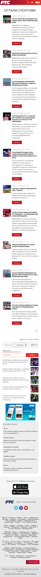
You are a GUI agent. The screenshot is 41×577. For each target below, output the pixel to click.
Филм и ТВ (9, 535)
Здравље (35, 533)
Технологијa (6, 533)
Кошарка (20, 525)
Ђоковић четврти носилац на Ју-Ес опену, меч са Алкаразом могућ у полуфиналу (14, 398)
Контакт (12, 556)
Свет (25, 518)
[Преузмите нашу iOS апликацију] (20, 486)
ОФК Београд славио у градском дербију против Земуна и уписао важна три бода (15, 380)
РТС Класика (28, 543)
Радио (6, 548)
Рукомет (7, 527)
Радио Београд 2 (30, 548)
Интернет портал (25, 557)
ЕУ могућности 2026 (30, 522)
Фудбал (12, 525)
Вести (4, 518)
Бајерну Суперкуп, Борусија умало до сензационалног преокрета (15, 388)
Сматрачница (8, 522)
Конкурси (13, 557)
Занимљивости (24, 532)
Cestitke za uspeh (9, 456)
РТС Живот (18, 543)
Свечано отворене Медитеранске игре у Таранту (24, 189)
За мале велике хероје (21, 536)
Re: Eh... (5, 465)
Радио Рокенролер (12, 551)
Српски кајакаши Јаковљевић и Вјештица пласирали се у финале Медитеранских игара (24, 83)
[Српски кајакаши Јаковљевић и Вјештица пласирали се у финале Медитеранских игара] (7, 82)
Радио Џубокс (25, 551)
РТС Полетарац (33, 544)
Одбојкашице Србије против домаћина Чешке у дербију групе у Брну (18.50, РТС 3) (15, 362)
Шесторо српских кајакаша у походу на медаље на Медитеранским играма (25, 307)
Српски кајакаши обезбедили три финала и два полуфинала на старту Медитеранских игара (25, 274)
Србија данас (33, 518)
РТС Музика (22, 544)
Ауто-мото (32, 527)
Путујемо (15, 533)
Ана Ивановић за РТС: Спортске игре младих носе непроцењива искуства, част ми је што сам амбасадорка (23, 118)
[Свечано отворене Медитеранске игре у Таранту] (7, 189)
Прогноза (8, 345)
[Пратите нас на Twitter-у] (16, 508)
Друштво (13, 519)
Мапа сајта (32, 562)
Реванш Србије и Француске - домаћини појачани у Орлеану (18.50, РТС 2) (15, 370)
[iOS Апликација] (20, 412)
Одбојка (34, 525)
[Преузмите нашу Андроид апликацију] (20, 492)
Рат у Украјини (11, 521)
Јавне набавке (30, 556)
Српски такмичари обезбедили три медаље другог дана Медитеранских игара (25, 20)
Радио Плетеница (33, 549)
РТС (6, 556)
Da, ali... (5, 428)
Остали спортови (14, 528)
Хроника (5, 519)
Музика (33, 532)
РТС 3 (19, 541)
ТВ (3, 541)
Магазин (7, 532)
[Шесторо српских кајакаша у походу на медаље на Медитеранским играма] (7, 306)
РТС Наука (35, 541)
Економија (21, 519)
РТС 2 (13, 541)
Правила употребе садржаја (28, 569)
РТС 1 (7, 541)
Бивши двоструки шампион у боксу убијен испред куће (24, 54)
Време (20, 521)
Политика (11, 518)
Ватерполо (15, 527)
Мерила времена (33, 519)
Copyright (14, 569)
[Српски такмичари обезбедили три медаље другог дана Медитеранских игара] (7, 19)
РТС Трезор (12, 544)
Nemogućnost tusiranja (11, 447)
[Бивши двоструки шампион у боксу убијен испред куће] (7, 54)
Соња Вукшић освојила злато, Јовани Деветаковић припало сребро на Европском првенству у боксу (24, 155)
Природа (24, 535)
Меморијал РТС (27, 528)
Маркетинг (20, 556)
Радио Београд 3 (8, 549)
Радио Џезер (21, 552)
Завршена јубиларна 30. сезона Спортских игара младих (23, 245)
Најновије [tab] (6, 350)
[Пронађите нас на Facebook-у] (21, 508)
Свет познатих (25, 533)
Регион (19, 518)
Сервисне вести (29, 521)
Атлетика (24, 527)
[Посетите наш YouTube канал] (26, 508)
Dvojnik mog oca (8, 438)
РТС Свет (26, 541)
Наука (17, 535)
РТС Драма (8, 543)
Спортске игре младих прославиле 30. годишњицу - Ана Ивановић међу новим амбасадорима (25, 214)
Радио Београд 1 (16, 548)
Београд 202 (20, 549)
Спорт (5, 525)
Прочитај (16, 43)
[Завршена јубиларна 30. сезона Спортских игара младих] (7, 245)
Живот (15, 532)
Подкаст (18, 522)
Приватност (6, 569)
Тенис (27, 525)
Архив (30, 552)
